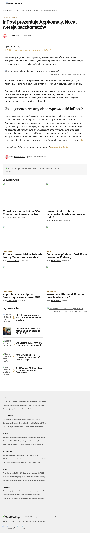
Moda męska (7, 451)
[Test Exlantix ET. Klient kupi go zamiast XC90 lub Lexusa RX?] (7, 370)
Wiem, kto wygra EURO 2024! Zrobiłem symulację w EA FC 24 (23, 473)
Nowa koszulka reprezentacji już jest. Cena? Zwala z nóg (21, 462)
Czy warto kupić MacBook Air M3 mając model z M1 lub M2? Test (24, 423)
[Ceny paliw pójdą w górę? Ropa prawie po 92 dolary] (66, 237)
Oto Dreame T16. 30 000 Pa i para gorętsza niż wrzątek (29, 344)
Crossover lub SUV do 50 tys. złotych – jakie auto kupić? (21, 441)
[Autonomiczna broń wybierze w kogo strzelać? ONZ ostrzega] (7, 357)
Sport (5, 469)
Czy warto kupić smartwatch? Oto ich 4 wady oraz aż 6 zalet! (23, 427)
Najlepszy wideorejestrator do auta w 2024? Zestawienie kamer (24, 437)
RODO (28, 521)
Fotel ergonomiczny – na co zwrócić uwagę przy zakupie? (22, 419)
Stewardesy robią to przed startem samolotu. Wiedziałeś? (22, 495)
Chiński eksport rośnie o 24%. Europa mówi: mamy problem (28, 317)
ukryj (18, 47)
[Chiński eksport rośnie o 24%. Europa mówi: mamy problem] (23, 194)
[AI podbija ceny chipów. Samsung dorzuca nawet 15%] (23, 277)
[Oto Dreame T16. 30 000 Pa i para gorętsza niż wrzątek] (7, 344)
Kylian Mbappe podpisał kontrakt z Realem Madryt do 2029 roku (24, 480)
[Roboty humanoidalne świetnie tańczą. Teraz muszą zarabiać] (23, 237)
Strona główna (7, 11)
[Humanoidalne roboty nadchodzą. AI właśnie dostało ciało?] (66, 194)
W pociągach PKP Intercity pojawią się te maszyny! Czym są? (23, 498)
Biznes (16, 11)
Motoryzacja (8, 433)
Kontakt (13, 521)
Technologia (8, 415)
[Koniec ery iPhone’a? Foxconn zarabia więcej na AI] (66, 277)
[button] (4, 3)
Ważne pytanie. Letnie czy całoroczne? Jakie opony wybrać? (23, 445)
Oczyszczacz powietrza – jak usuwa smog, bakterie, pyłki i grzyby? (25, 401)
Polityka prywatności (38, 521)
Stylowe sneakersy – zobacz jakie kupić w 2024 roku (20, 455)
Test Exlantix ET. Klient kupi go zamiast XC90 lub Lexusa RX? (29, 370)
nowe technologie (59, 147)
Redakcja (6, 521)
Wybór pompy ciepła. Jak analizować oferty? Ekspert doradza (23, 405)
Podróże (6, 487)
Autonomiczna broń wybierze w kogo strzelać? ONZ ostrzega (28, 357)
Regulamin (20, 521)
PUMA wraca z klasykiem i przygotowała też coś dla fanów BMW (24, 459)
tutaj (81, 140)
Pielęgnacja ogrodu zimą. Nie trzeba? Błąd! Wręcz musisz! (22, 409)
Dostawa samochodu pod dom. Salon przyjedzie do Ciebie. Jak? (28, 330)
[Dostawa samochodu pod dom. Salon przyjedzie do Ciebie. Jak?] (7, 331)
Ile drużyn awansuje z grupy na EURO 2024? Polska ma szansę (24, 477)
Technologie (13, 17)
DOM (4, 397)
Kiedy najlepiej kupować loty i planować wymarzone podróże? (23, 491)
